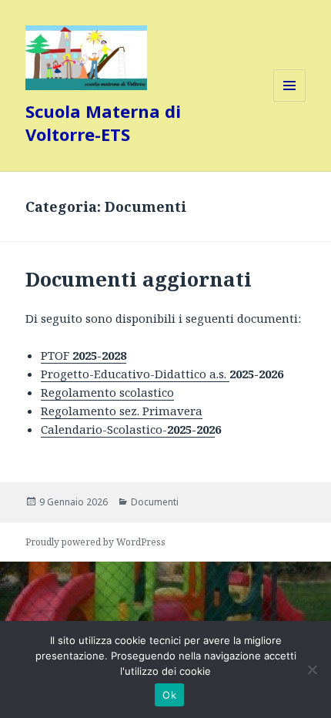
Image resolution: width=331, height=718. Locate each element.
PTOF (83, 355)
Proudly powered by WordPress (95, 542)
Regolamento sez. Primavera (121, 410)
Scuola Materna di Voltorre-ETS (103, 122)
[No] (311, 669)
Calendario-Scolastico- (128, 429)
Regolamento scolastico (107, 392)
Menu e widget (290, 101)
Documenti (155, 501)
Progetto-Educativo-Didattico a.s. (135, 373)
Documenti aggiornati (138, 279)
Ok (169, 695)
